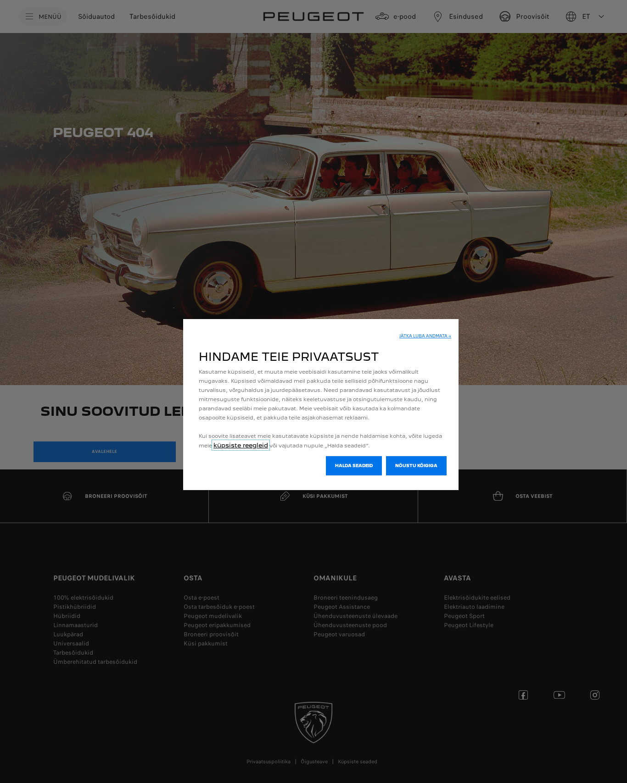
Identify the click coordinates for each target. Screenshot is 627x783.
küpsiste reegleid (240, 445)
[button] (425, 336)
